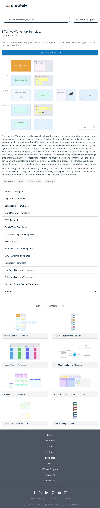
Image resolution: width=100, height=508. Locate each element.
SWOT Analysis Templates (17, 255)
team (20, 181)
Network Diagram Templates (19, 248)
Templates (50, 457)
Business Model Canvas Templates (22, 284)
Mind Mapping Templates (17, 213)
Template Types (87, 19)
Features (50, 452)
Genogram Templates (15, 262)
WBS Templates (12, 220)
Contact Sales (50, 480)
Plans (50, 446)
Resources (50, 440)
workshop (9, 181)
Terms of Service (35, 498)
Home (50, 435)
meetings (49, 181)
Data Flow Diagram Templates (19, 234)
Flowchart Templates (15, 191)
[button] (91, 5)
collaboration (34, 181)
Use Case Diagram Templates (19, 270)
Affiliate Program (50, 469)
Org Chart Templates (15, 198)
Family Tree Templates (16, 227)
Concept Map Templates (17, 205)
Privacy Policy (50, 498)
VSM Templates (12, 241)
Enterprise (50, 474)
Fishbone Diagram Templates (19, 277)
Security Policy (65, 498)
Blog (50, 463)
